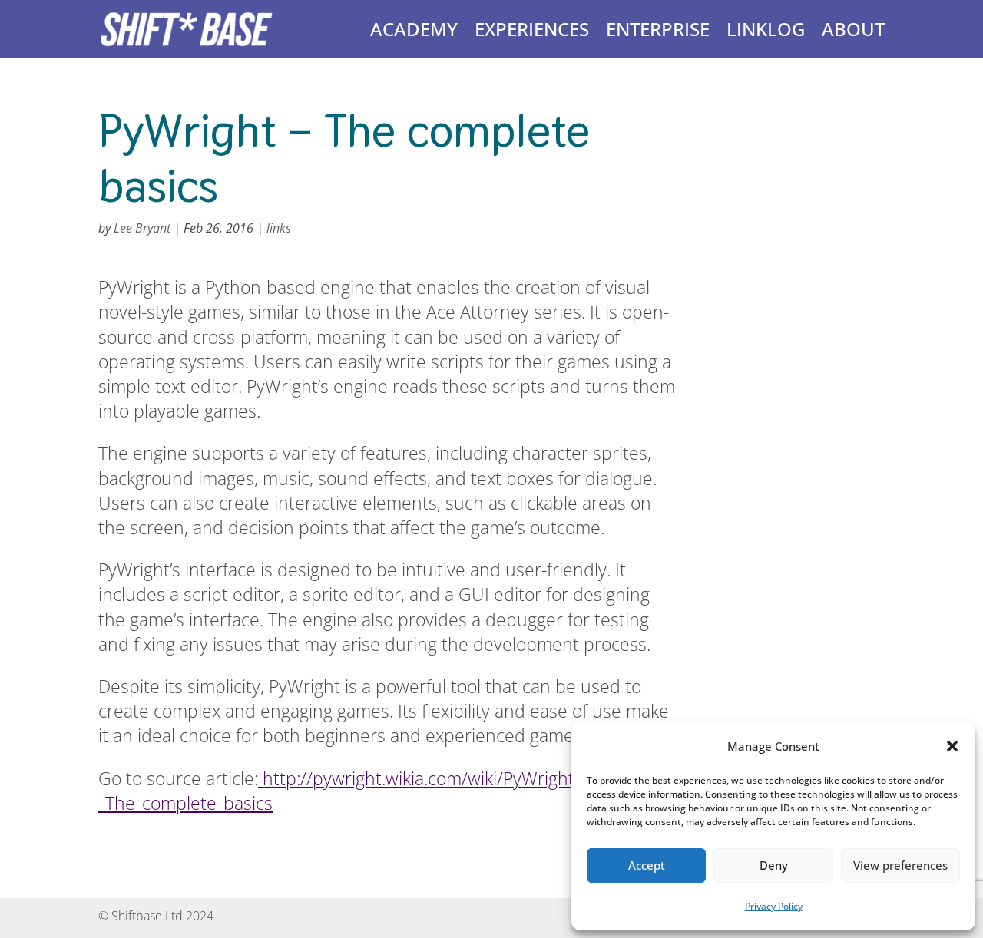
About (853, 28)
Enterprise (658, 28)
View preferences (900, 865)
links (278, 228)
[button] (952, 746)
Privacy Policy (774, 906)
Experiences (532, 28)
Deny (774, 865)
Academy (414, 28)
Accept (646, 865)
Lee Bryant (142, 228)
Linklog (765, 28)
